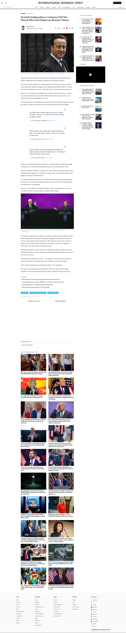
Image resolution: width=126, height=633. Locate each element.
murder (49, 166)
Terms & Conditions (58, 604)
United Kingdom (75, 606)
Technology (18, 613)
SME (59, 7)
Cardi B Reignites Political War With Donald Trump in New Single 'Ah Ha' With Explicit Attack (33, 587)
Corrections (56, 611)
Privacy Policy (57, 606)
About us (55, 600)
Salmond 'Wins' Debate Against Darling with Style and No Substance (41, 279)
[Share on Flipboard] (64, 28)
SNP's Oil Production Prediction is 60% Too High (35, 287)
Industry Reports (38, 625)
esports (36, 618)
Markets (48, 7)
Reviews (94, 7)
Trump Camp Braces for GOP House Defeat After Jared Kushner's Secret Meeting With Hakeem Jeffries (33, 445)
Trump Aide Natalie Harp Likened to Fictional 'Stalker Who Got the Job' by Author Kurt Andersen (33, 421)
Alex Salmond (63, 84)
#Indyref (55, 112)
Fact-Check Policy (57, 616)
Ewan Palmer (31, 26)
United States (75, 609)
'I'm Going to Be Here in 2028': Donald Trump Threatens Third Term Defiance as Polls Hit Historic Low (60, 492)
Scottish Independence (65, 179)
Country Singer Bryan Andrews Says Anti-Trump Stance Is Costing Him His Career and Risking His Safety (60, 469)
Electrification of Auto (39, 606)
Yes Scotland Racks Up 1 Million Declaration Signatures (37, 284)
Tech (74, 7)
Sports (17, 620)
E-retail (36, 600)
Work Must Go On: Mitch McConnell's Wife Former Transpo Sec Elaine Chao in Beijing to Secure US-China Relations (61, 540)
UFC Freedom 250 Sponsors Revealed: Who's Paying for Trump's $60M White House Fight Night (61, 563)
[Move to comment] (72, 28)
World (36, 7)
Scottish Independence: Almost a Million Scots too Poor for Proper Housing (42, 282)
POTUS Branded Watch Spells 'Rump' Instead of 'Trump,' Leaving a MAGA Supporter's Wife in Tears (61, 587)
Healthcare (37, 604)
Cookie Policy (57, 609)
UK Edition (120, 7)
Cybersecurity (38, 611)
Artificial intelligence (39, 613)
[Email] (69, 28)
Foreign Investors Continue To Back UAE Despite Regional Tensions (88, 99)
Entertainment (80, 7)
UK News (42, 7)
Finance (36, 609)
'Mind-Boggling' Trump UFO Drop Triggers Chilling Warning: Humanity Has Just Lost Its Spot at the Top (33, 492)
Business (54, 7)
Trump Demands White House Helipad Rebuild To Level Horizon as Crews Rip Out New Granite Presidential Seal (33, 563)
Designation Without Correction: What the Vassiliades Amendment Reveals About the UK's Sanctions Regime (87, 125)
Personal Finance (67, 7)
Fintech (36, 622)
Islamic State (51, 173)
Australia (74, 600)
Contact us (56, 602)
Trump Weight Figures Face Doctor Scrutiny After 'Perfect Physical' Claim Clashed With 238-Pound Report (60, 374)
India (73, 602)
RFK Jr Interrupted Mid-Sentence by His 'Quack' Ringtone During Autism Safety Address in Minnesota (59, 421)
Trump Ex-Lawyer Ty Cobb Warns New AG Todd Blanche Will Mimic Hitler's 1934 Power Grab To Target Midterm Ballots (33, 540)
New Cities (37, 620)
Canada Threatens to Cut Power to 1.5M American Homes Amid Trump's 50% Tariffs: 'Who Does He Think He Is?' (60, 445)
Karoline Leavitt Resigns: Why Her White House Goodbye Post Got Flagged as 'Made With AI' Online (33, 516)
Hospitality (37, 602)
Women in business (39, 616)
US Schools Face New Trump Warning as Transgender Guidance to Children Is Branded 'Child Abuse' (61, 397)
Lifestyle (88, 7)
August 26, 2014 (51, 120)
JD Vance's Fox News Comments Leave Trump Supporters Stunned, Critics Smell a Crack (32, 469)
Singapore (74, 604)
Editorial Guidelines (60, 301)
